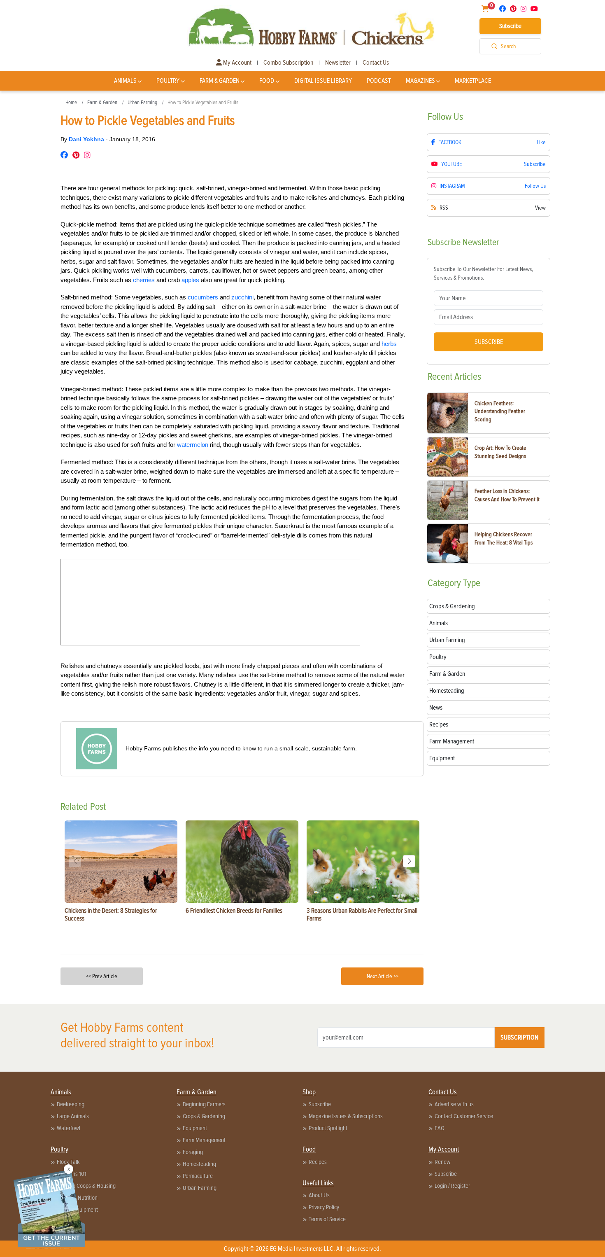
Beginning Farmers (204, 1104)
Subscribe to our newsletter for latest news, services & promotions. (483, 273)
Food (266, 81)
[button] (409, 861)
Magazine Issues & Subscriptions (346, 1116)
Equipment (195, 1128)
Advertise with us (454, 1104)
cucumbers (203, 297)
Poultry (167, 81)
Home (71, 102)
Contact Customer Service (464, 1116)
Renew (443, 1162)
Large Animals (73, 1116)
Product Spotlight (328, 1128)
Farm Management (204, 1140)
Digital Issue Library (323, 81)
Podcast (379, 81)
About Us (319, 1195)
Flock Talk (68, 1162)
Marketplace (473, 81)
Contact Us (376, 62)
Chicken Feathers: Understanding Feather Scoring (500, 411)
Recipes (318, 1162)
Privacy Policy (324, 1207)
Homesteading (199, 1164)
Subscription (519, 1037)
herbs (389, 343)
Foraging (193, 1152)
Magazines (420, 81)
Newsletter (338, 62)
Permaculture (198, 1176)
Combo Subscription (288, 62)
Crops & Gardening (204, 1116)
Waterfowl (68, 1128)
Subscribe (510, 26)
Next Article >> (382, 976)
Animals (125, 81)
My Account (236, 62)
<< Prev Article (101, 976)
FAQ (439, 1128)
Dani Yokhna (87, 139)
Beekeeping (70, 1104)
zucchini (242, 297)
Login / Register (452, 1185)
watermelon (192, 444)
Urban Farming (142, 102)
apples (190, 279)
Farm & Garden (220, 81)
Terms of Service (327, 1219)
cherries (144, 279)
